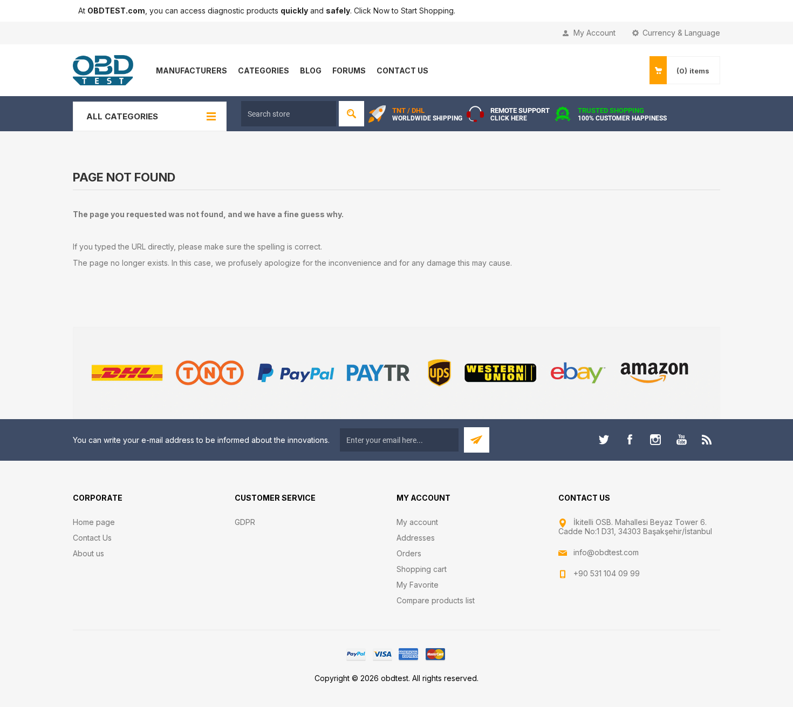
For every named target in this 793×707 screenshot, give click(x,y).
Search (351, 113)
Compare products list (435, 600)
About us (88, 553)
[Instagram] (655, 439)
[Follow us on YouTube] (681, 439)
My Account (594, 32)
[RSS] (707, 439)
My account (417, 522)
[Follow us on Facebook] (629, 439)
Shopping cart (421, 569)
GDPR (245, 522)
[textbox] (288, 113)
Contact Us (92, 537)
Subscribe (476, 440)
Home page (94, 522)
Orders (408, 553)
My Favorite (417, 584)
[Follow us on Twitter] (603, 439)
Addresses (415, 537)
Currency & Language (681, 32)
